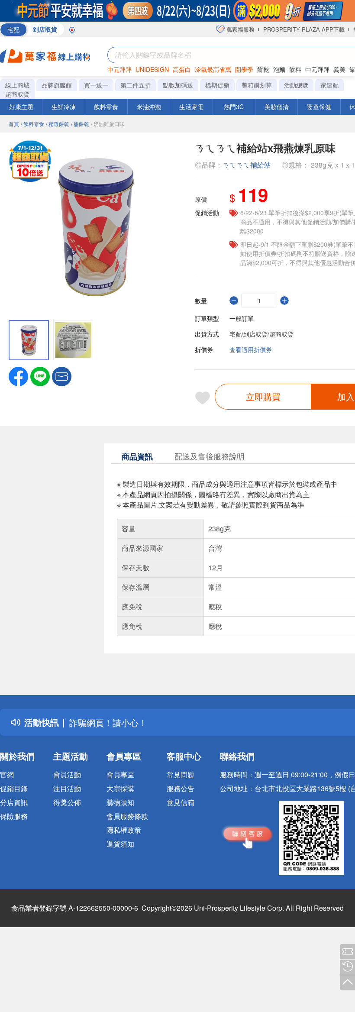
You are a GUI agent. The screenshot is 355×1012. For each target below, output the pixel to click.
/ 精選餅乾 (57, 123)
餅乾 (263, 69)
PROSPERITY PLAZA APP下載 (304, 29)
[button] (61, 375)
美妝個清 (277, 106)
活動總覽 (296, 85)
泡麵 (279, 69)
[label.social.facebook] (18, 375)
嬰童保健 (319, 106)
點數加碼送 (178, 85)
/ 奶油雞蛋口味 (108, 123)
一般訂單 (241, 318)
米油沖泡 (149, 106)
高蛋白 (182, 69)
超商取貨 (17, 94)
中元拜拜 (119, 69)
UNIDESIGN (152, 69)
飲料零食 (106, 106)
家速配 (329, 85)
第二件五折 (135, 85)
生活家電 (191, 106)
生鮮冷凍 (64, 106)
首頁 (14, 123)
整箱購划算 (257, 85)
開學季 (244, 69)
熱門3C (234, 106)
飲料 (295, 69)
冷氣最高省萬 (213, 69)
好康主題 (21, 106)
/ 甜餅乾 (80, 123)
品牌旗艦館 (57, 85)
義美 (339, 69)
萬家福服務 (240, 29)
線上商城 (17, 85)
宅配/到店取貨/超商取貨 (261, 334)
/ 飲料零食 (32, 123)
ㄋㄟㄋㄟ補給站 (247, 165)
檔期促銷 (217, 85)
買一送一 (96, 85)
